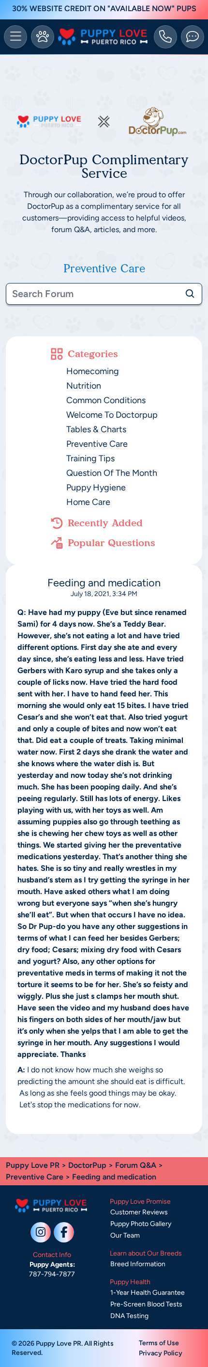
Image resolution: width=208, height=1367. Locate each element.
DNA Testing (129, 1316)
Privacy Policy (160, 1353)
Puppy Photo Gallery (140, 1224)
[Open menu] (15, 36)
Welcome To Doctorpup (112, 414)
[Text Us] (192, 36)
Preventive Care (97, 444)
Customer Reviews (139, 1212)
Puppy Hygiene (96, 487)
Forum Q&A (135, 1165)
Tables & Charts (96, 429)
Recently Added (105, 523)
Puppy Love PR (32, 1165)
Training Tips (90, 458)
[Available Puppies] (42, 36)
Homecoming (92, 371)
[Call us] (165, 36)
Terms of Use (159, 1343)
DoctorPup (87, 1165)
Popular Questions (111, 543)
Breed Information (137, 1264)
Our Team (125, 1235)
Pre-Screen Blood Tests (146, 1304)
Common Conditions (106, 400)
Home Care (88, 502)
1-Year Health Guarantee (147, 1292)
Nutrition (83, 385)
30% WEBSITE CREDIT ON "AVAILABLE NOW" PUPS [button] (104, 8)
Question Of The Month (111, 473)
